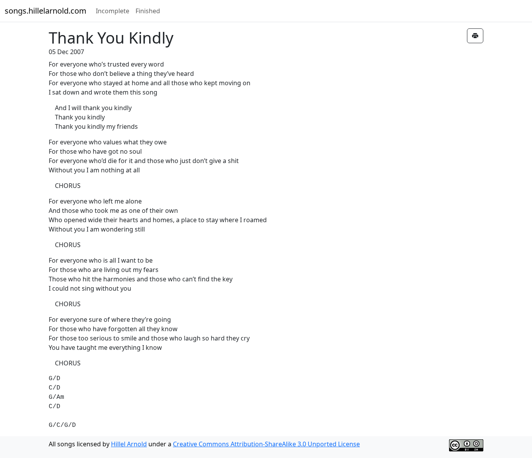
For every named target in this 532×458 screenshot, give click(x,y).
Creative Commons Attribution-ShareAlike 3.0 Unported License (266, 444)
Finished (148, 11)
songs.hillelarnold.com (45, 10)
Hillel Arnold (129, 444)
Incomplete (112, 11)
